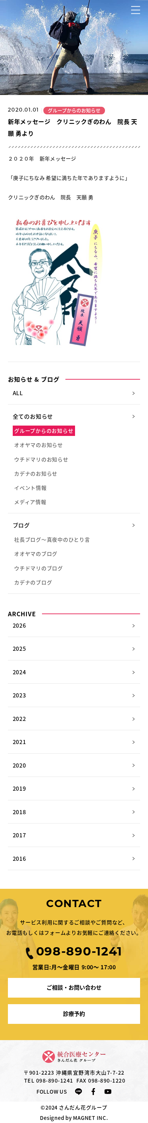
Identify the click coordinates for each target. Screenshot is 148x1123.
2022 (19, 718)
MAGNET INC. (90, 1117)
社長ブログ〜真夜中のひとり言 (52, 539)
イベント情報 (30, 487)
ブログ (21, 525)
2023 (19, 695)
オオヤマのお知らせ (38, 444)
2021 (19, 741)
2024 (19, 672)
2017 (19, 835)
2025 (19, 648)
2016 (19, 858)
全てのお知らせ (33, 416)
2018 (19, 812)
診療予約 (74, 1013)
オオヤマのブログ (35, 553)
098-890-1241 (54, 1080)
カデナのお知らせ (35, 473)
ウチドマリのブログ (38, 568)
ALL (18, 393)
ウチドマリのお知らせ (41, 459)
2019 (19, 788)
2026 (19, 625)
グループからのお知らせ (43, 430)
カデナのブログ (33, 582)
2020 (19, 765)
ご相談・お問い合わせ (74, 987)
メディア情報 (30, 501)
